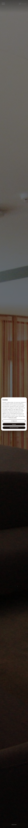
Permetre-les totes (14, 427)
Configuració (14, 420)
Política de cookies (12, 417)
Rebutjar (14, 424)
